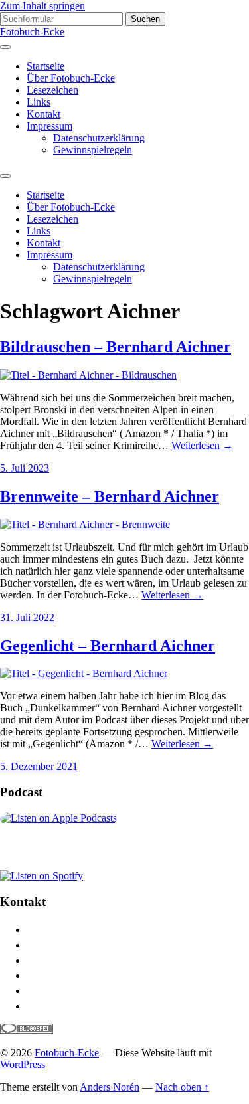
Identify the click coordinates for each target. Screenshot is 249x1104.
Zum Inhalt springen (42, 5)
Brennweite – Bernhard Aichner (109, 496)
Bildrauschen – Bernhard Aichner (115, 346)
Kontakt (43, 114)
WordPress (22, 1064)
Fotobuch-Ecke (32, 31)
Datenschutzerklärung (99, 137)
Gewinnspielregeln (92, 149)
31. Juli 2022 (27, 617)
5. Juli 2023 (24, 468)
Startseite (45, 66)
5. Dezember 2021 (39, 766)
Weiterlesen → (202, 445)
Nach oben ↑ (182, 1087)
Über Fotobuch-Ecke (71, 78)
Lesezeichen (52, 90)
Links (38, 102)
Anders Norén (109, 1087)
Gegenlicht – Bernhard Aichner (107, 645)
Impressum (49, 126)
